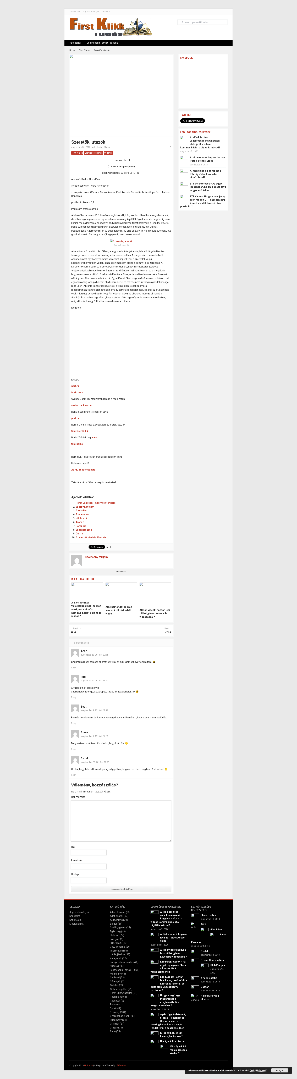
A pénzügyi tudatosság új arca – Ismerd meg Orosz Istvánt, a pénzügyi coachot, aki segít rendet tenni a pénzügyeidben (168, 1021)
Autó (203, 924)
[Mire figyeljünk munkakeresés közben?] (164, 1048)
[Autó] (195, 925)
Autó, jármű (116, 920)
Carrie (79, 533)
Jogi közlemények (90, 11)
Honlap (75, 874)
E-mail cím (76, 860)
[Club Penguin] (205, 967)
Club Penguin (218, 965)
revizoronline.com (81, 405)
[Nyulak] (195, 953)
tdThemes (121, 1065)
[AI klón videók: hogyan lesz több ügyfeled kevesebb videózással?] (155, 594)
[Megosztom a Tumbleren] (104, 487)
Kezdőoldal (75, 11)
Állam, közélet (117, 912)
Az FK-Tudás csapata (83, 469)
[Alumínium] (205, 931)
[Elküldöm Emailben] (126, 487)
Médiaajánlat (76, 923)
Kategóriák (75, 42)
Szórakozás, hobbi (120, 1016)
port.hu (75, 386)
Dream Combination (212, 960)
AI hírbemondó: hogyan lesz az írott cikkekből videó (119, 610)
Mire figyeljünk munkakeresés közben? (178, 1050)
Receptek (115, 1000)
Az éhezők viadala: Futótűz (91, 537)
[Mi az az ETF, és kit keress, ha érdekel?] (154, 1035)
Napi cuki (115, 977)
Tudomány (116, 1020)
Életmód (114, 935)
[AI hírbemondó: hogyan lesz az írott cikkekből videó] (121, 592)
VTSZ (168, 632)
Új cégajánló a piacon (172, 1041)
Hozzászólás (78, 797)
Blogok (114, 42)
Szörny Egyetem (85, 506)
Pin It (108, 547)
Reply (73, 668)
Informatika (116, 950)
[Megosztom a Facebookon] (76, 487)
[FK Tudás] (111, 28)
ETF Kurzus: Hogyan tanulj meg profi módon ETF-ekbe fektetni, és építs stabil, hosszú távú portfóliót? (169, 984)
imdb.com (77, 392)
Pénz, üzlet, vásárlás (121, 993)
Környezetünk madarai (122, 962)
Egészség (115, 931)
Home (72, 50)
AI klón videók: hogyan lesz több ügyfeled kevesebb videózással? (155, 613)
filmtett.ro (77, 444)
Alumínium (216, 929)
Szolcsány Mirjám (102, 147)
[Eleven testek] (195, 917)
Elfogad (279, 1070)
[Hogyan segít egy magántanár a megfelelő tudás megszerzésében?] (154, 997)
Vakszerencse (84, 529)
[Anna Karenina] (214, 936)
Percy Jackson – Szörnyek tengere (96, 502)
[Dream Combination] (195, 962)
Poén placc (116, 996)
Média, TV (115, 973)
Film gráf (115, 939)
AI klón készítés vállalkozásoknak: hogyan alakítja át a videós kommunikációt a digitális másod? (86, 609)
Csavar (205, 987)
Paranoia (81, 526)
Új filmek (108, 153)
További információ (258, 1070)
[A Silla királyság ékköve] (195, 998)
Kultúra (114, 966)
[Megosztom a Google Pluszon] (112, 487)
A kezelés (81, 510)
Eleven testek (208, 915)
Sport (113, 1008)
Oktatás (114, 985)
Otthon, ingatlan (118, 989)
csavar (94, 437)
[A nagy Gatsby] (195, 980)
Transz (80, 522)
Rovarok (114, 1004)
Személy (115, 1012)
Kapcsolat (106, 11)
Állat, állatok (116, 916)
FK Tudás (88, 1065)
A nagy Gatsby (209, 978)
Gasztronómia (117, 946)
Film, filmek (84, 50)
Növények (115, 981)
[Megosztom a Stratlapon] (97, 487)
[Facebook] (224, 1065)
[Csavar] (195, 989)
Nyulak (204, 951)
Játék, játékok (117, 954)
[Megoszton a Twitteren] (83, 487)
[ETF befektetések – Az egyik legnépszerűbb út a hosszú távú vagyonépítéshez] (184, 186)
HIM (73, 632)
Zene (113, 1031)
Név (73, 846)
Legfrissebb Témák (97, 42)
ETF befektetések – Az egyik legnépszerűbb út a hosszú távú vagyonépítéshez (208, 187)
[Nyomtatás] (133, 487)
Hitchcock (81, 518)
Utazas (114, 1027)
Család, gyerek (118, 927)
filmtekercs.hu (79, 431)
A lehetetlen (82, 514)
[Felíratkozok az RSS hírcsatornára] (119, 487)
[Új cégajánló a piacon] (154, 1043)
